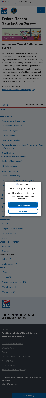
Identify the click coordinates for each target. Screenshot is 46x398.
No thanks (23, 211)
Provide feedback (23, 205)
